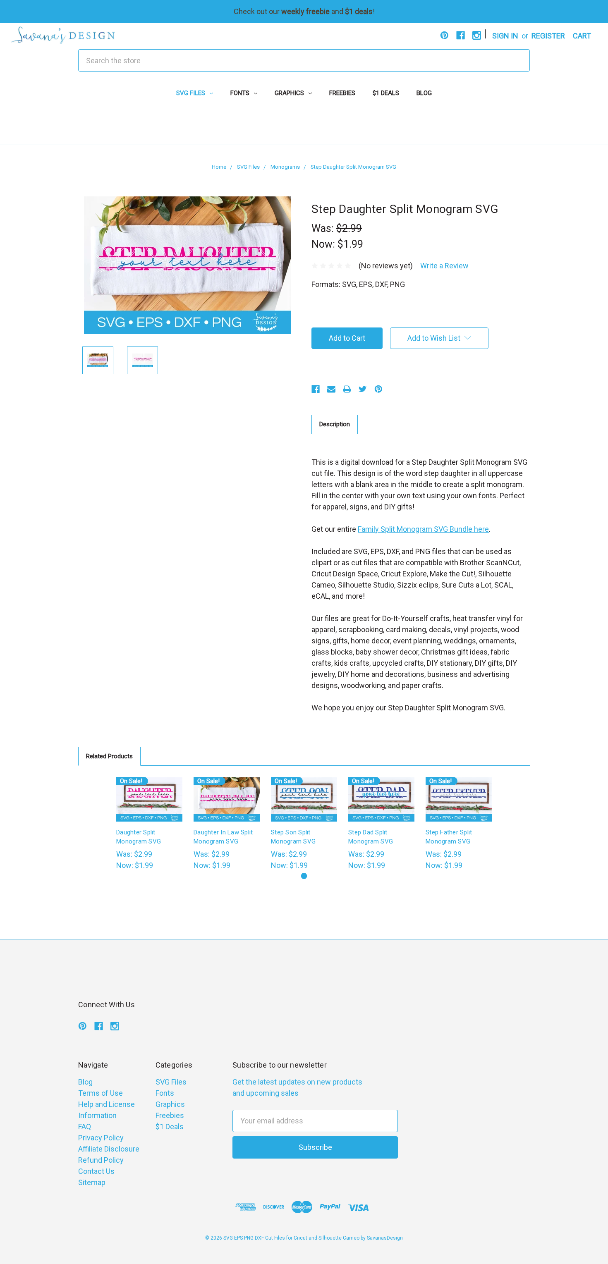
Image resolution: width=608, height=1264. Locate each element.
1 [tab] (304, 876)
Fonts (240, 93)
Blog (424, 93)
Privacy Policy (101, 1137)
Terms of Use (100, 1093)
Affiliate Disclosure (108, 1149)
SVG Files (191, 93)
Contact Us (96, 1171)
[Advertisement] (304, 125)
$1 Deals (386, 93)
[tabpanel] (149, 823)
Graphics (290, 93)
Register (548, 35)
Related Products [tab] (109, 756)
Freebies (342, 93)
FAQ (84, 1126)
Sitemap (91, 1182)
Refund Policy (101, 1160)
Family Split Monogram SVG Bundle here (423, 529)
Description (334, 424)
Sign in (505, 35)
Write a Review (444, 265)
